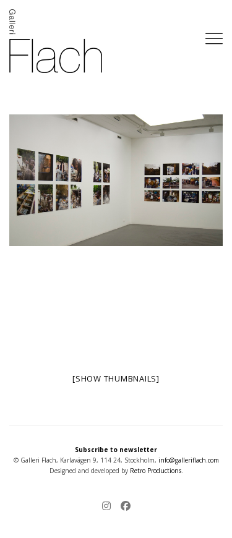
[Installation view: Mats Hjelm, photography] (116, 180)
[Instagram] (109, 507)
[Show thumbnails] (116, 378)
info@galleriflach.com (188, 460)
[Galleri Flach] (55, 41)
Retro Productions (155, 470)
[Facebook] (123, 507)
